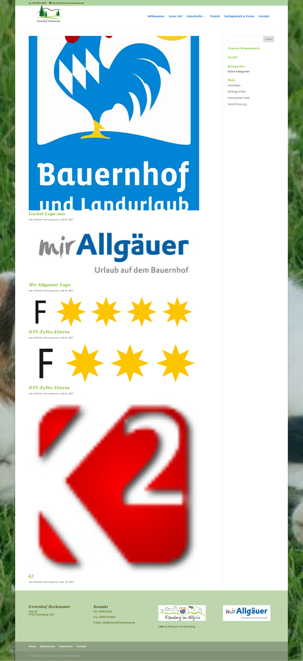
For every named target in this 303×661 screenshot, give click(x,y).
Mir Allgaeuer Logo (49, 284)
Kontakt (264, 16)
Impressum (66, 646)
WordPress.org (237, 104)
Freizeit (215, 16)
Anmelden (234, 85)
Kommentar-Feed (239, 97)
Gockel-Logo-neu (47, 213)
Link (160, 626)
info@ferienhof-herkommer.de (118, 622)
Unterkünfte (194, 16)
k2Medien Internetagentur (46, 219)
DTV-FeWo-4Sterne (49, 331)
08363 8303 (105, 611)
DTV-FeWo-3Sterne (49, 387)
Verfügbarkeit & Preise (239, 16)
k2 (31, 576)
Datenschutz (47, 646)
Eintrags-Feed (237, 91)
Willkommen (156, 16)
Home (32, 646)
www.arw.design (71, 656)
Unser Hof (175, 16)
